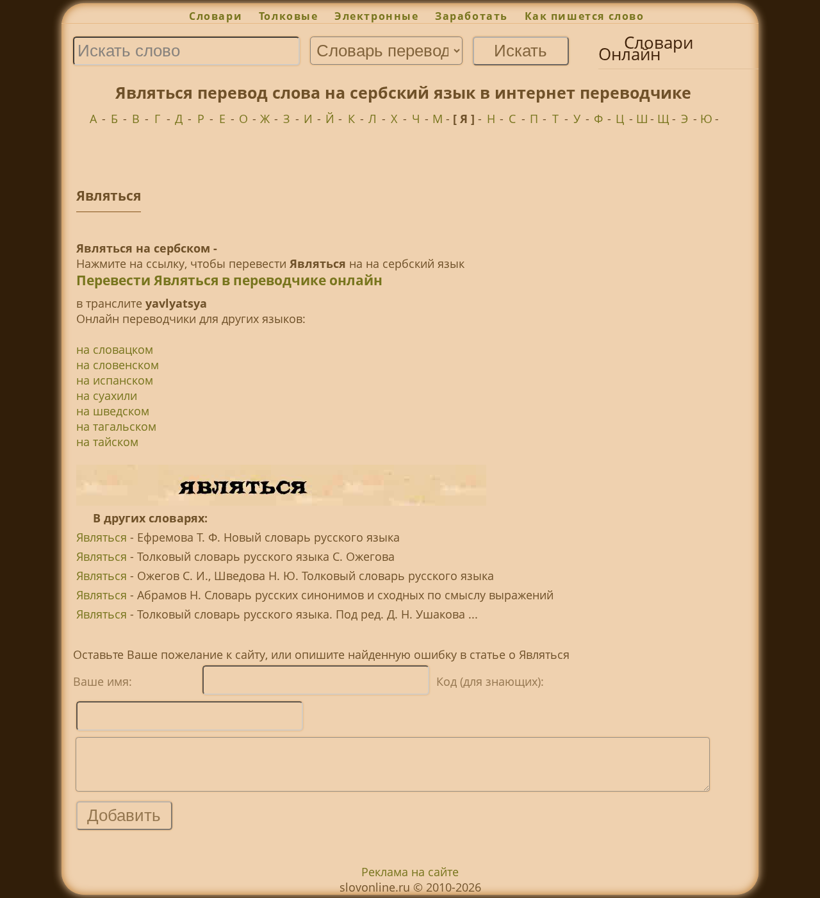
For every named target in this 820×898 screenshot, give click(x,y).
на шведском (112, 411)
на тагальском (116, 426)
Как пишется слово (584, 16)
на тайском (107, 441)
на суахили (106, 395)
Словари (215, 16)
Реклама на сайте (410, 871)
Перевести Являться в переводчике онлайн (229, 280)
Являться (101, 537)
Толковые (288, 16)
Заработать (471, 16)
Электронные (376, 16)
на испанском (114, 380)
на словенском (117, 364)
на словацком (114, 349)
